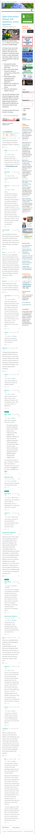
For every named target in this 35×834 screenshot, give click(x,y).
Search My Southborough (26, 27)
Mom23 (13, 711)
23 (30, 284)
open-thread (10, 123)
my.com (9, 2)
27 (25, 286)
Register (24, 118)
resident (14, 761)
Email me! (26, 325)
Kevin (13, 154)
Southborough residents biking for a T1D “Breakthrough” (27, 268)
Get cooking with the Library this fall (27, 246)
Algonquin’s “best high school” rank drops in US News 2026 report (27, 257)
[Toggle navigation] (32, 10)
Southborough (5, 124)
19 (24, 284)
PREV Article (5, 827)
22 (28, 284)
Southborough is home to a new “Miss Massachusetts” (27, 262)
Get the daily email (26, 304)
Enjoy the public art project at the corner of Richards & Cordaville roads (27, 251)
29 (28, 286)
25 (23, 286)
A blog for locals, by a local (27, 2)
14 (27, 283)
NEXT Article (16, 827)
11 (23, 283)
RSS (13, 101)
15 (28, 283)
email (8, 101)
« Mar (23, 288)
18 (23, 284)
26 (24, 286)
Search (30, 31)
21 (27, 284)
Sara (13, 670)
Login (24, 114)
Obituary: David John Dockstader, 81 (27, 130)
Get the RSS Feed (26, 302)
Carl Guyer (14, 336)
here (11, 112)
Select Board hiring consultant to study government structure (27, 184)
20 (25, 284)
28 (27, 286)
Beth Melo (5, 26)
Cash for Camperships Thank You (27, 144)
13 (25, 283)
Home (4, 831)
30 (30, 286)
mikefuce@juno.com (11, 166)
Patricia (13, 378)
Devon (13, 299)
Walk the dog (15, 497)
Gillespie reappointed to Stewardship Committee (27, 163)
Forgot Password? (26, 119)
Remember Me (27, 109)
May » (27, 288)
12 (24, 283)
